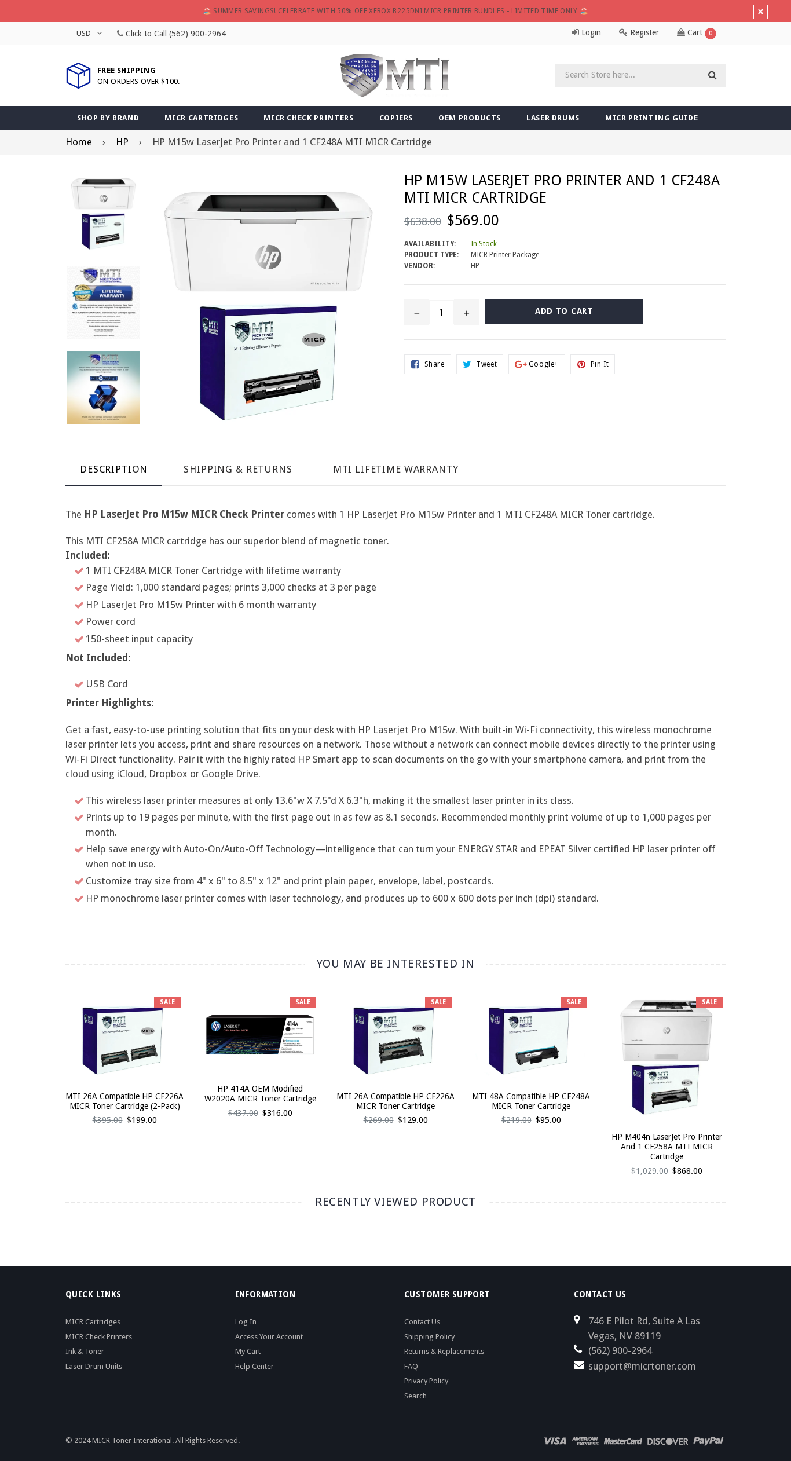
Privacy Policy (426, 1380)
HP (122, 142)
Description (114, 469)
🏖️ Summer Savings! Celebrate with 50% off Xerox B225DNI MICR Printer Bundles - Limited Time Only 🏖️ (396, 11)
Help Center (254, 1366)
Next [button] (741, 1071)
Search (415, 1396)
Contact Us (422, 1321)
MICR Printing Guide (651, 117)
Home (78, 142)
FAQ (411, 1366)
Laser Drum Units (93, 1366)
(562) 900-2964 (197, 33)
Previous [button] (49, 1071)
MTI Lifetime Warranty (396, 469)
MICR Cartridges (201, 117)
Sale (167, 1002)
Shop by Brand (108, 117)
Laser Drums (553, 117)
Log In (246, 1321)
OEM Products (469, 117)
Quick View (124, 1050)
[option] (116, 1065)
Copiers (396, 117)
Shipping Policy (429, 1336)
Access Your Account (269, 1336)
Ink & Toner (84, 1351)
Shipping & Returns (238, 469)
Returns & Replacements (444, 1351)
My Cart (248, 1351)
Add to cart (125, 1030)
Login (590, 32)
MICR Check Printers (308, 117)
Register (643, 32)
